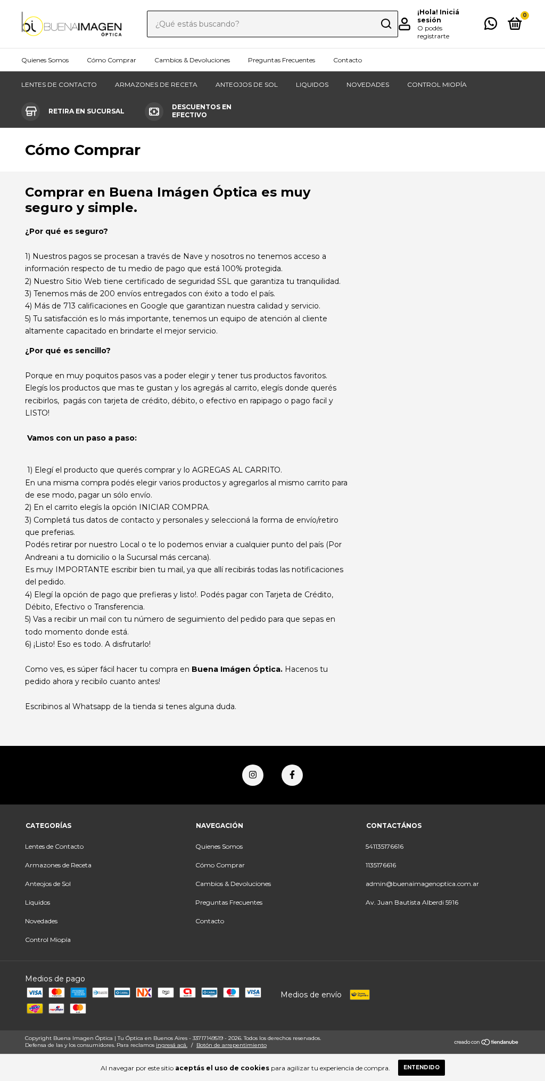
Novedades (367, 84)
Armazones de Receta (156, 84)
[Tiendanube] (486, 1042)
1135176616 (381, 865)
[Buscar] (385, 24)
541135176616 (384, 846)
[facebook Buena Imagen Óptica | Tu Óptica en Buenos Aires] (292, 775)
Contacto (347, 60)
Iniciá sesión (438, 16)
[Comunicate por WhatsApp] (490, 26)
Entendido (421, 1067)
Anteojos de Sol (247, 84)
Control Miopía (437, 84)
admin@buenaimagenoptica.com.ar (422, 884)
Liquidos (312, 84)
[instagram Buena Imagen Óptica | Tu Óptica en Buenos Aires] (252, 775)
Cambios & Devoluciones (192, 60)
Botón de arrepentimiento (231, 1045)
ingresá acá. (171, 1045)
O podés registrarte (433, 32)
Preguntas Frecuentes (281, 60)
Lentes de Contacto (59, 84)
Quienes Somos (45, 60)
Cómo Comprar (111, 60)
